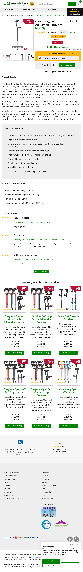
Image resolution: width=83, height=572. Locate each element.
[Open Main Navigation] (4, 4)
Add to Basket (67, 65)
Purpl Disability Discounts (13, 498)
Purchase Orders (10, 476)
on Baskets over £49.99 (52, 10)
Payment (7, 485)
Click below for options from (57, 54)
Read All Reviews (41, 271)
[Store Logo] (17, 4)
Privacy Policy (47, 492)
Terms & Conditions (49, 485)
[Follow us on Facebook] (70, 541)
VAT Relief (7, 492)
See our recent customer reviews (60, 450)
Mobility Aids (13, 15)
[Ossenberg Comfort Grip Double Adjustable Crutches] (9, 57)
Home (4, 15)
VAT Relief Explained (72, 49)
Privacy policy (74, 544)
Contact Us (45, 479)
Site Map (45, 482)
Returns (7, 489)
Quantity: (46, 65)
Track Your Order (10, 495)
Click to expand (17, 47)
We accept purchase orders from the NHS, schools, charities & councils (20, 452)
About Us (45, 476)
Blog (43, 495)
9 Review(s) (52, 32)
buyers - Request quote (58, 71)
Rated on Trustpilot (75, 11)
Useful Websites (47, 498)
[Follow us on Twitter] (76, 541)
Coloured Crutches (27, 15)
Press (43, 489)
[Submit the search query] (72, 4)
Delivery (7, 482)
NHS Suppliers (9, 479)
